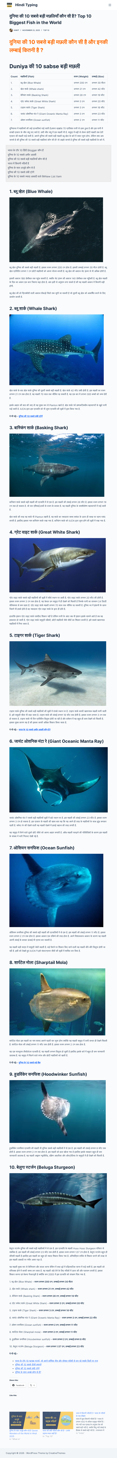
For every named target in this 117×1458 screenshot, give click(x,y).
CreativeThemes (57, 1453)
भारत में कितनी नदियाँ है (19, 163)
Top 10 (46, 30)
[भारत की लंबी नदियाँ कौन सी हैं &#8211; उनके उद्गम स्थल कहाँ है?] (58, 1420)
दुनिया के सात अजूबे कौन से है (21, 167)
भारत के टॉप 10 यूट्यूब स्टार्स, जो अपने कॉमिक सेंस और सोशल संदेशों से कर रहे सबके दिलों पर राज (56, 1360)
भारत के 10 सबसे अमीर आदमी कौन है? (35, 729)
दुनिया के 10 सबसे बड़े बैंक (30, 1062)
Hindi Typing (26, 5)
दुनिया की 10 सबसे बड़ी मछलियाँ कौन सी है (27, 158)
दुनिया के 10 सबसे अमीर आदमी (22, 154)
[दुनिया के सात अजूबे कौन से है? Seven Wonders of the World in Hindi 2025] (24, 1420)
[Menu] (110, 5)
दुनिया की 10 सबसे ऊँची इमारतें (28, 1364)
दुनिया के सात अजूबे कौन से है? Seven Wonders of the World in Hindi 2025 (23, 1433)
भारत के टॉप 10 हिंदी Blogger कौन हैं (26, 150)
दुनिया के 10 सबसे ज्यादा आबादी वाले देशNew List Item (35, 176)
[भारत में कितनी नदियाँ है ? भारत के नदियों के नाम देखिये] (92, 1423)
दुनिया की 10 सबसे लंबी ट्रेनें (21, 172)
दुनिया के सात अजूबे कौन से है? (28, 1372)
